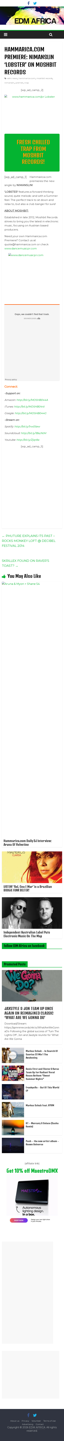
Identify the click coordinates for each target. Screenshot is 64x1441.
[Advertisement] (27, 1293)
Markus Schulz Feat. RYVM (40, 1105)
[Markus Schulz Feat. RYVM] (13, 1103)
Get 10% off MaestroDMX (32, 1171)
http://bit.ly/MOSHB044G (30, 413)
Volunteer (36, 1421)
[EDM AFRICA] (32, 15)
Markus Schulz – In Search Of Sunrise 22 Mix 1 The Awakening (42, 1054)
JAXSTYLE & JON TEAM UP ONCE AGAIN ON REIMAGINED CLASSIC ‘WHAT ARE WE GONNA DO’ (28, 1013)
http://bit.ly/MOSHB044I (29, 406)
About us (14, 1421)
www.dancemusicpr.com (20, 248)
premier (19, 82)
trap (27, 82)
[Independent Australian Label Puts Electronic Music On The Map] (32, 899)
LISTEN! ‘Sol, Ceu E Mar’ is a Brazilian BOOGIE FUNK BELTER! (28, 888)
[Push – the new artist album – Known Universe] (13, 1139)
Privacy (25, 1421)
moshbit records (44, 78)
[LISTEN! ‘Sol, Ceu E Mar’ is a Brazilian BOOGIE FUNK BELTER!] (32, 853)
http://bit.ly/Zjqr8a (27, 439)
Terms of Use (49, 1421)
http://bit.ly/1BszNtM (33, 433)
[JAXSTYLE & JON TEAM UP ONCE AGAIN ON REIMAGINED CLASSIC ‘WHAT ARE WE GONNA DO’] (32, 971)
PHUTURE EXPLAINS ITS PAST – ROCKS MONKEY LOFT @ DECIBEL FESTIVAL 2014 (28, 541)
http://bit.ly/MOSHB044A (32, 400)
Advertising (27, 1424)
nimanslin (9, 82)
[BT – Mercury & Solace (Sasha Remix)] (13, 1121)
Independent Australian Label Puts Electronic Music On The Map (27, 934)
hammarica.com (27, 78)
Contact (40, 1424)
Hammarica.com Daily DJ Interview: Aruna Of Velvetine (28, 842)
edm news (12, 78)
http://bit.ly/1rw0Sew (27, 426)
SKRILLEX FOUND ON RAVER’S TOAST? (25, 563)
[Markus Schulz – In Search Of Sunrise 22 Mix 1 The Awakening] (13, 1049)
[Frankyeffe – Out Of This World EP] (13, 1086)
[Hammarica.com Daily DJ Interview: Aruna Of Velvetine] (32, 583)
